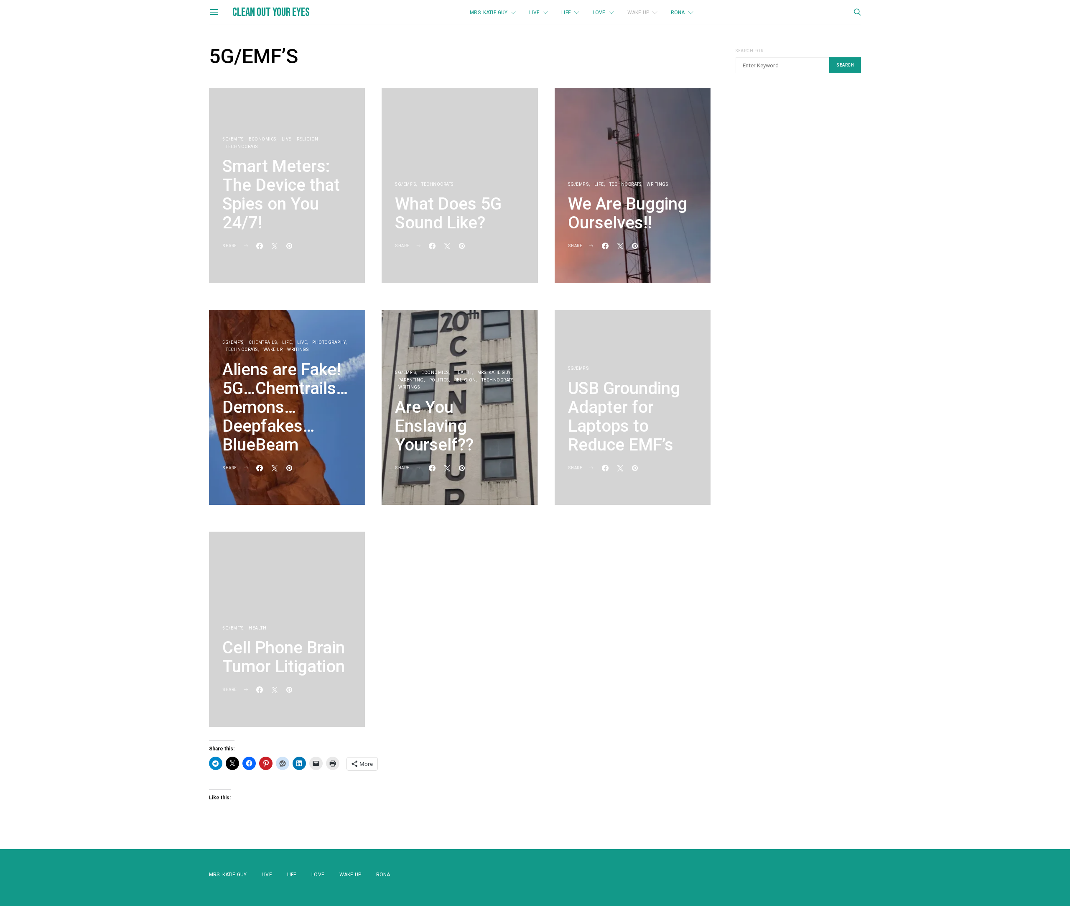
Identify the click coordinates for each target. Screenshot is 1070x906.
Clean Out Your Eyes (271, 12)
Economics (262, 139)
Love (599, 12)
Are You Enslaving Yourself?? (434, 426)
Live (534, 12)
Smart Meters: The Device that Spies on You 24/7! (281, 194)
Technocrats (242, 146)
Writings (657, 184)
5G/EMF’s (232, 139)
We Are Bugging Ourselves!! (627, 213)
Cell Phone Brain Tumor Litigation (283, 657)
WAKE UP (638, 12)
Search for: (750, 51)
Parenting (411, 380)
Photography (329, 342)
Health (463, 372)
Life (566, 12)
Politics (439, 380)
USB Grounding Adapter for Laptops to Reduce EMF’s (624, 417)
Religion (307, 139)
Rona (678, 12)
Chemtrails (263, 342)
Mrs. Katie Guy (488, 12)
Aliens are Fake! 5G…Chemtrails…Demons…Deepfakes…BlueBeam (285, 407)
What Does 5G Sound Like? (448, 213)
